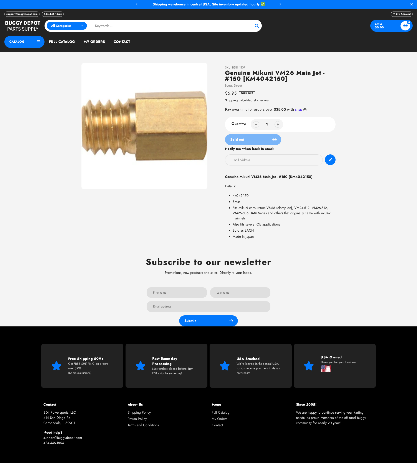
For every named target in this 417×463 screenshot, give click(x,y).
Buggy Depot (233, 85)
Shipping (231, 100)
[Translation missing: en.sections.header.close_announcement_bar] (411, 4)
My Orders (219, 418)
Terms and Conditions (143, 425)
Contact (217, 425)
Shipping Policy (139, 412)
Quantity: (239, 123)
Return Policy (137, 418)
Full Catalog (221, 412)
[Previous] (137, 4)
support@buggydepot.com (22, 14)
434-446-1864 (53, 14)
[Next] (280, 4)
